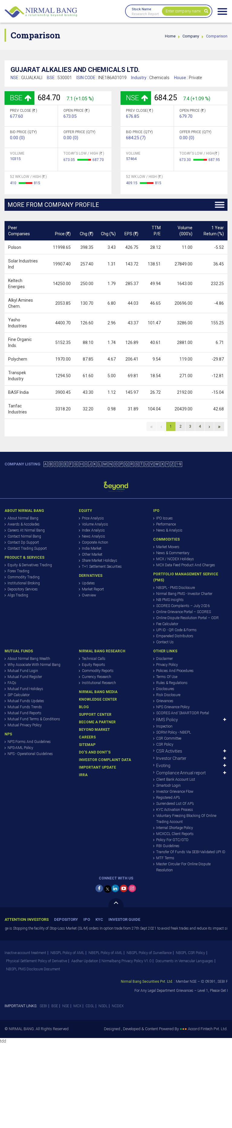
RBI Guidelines (167, 846)
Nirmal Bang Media (98, 692)
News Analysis (93, 536)
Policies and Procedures (175, 671)
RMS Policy (167, 719)
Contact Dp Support (23, 542)
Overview (89, 595)
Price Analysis (93, 518)
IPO (86, 919)
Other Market (92, 554)
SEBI (43, 1006)
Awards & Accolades (24, 524)
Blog (84, 707)
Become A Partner (97, 722)
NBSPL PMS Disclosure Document (33, 969)
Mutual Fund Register (25, 677)
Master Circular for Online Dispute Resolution (183, 867)
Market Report (93, 589)
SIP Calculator (19, 695)
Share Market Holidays (99, 560)
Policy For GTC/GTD (172, 840)
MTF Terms (165, 858)
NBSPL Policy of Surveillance (149, 953)
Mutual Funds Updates (26, 701)
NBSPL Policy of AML (67, 953)
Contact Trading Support (27, 548)
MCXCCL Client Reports (175, 834)
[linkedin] (115, 888)
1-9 (178, 464)
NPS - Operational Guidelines (30, 754)
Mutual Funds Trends (25, 707)
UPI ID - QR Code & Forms (176, 630)
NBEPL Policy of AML (105, 953)
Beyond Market (94, 730)
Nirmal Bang (41, 12)
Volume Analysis (95, 524)
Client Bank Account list (175, 779)
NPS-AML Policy (20, 748)
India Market (92, 548)
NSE (65, 1006)
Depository (66, 919)
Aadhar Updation (84, 961)
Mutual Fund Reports (24, 713)
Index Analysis (93, 530)
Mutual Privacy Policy (25, 725)
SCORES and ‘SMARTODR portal (182, 713)
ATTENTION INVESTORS (27, 919)
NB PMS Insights (170, 600)
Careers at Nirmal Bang (26, 530)
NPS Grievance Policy (173, 707)
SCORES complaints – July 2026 (183, 606)
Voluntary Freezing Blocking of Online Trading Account (186, 819)
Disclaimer (164, 659)
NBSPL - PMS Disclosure (175, 588)
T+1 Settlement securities (102, 566)
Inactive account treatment (25, 953)
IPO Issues (164, 518)
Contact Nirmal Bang (24, 536)
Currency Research (96, 677)
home (170, 36)
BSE (54, 1006)
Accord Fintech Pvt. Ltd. (207, 1029)
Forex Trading (18, 571)
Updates (88, 583)
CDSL (89, 1006)
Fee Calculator (167, 624)
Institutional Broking (24, 583)
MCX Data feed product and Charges (185, 565)
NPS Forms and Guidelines (29, 742)
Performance (166, 524)
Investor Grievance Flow (174, 791)
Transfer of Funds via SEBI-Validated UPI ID (190, 852)
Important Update (97, 767)
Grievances (164, 701)
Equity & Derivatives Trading (30, 565)
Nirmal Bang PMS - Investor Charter (184, 594)
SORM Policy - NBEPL (173, 732)
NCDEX (118, 1006)
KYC (99, 919)
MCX (77, 1006)
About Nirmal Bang (23, 518)
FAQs (12, 683)
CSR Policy (164, 744)
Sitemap (87, 745)
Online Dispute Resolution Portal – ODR (187, 618)
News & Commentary (172, 553)
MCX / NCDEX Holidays (175, 559)
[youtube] (123, 888)
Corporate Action (95, 542)
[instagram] (132, 888)
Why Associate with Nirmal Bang (34, 665)
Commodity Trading (24, 577)
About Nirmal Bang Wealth (29, 659)
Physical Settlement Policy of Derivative (36, 961)
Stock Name (141, 9)
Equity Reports (93, 665)
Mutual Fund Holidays (25, 689)
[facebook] (99, 888)
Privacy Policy (167, 665)
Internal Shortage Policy (174, 828)
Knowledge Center (98, 699)
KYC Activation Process (174, 810)
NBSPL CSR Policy (190, 953)
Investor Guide (124, 919)
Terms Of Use (166, 677)
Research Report (145, 14)
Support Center (95, 714)
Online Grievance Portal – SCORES (183, 612)
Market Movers (167, 547)
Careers (87, 737)
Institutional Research (99, 683)
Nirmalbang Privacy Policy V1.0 (126, 961)
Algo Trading (18, 595)
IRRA (83, 775)
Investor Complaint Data (105, 760)
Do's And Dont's (95, 752)
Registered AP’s (168, 797)
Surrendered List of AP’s (175, 804)
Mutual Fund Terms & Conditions (34, 719)
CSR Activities (169, 751)
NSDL (103, 1006)
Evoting (163, 765)
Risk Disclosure (168, 695)
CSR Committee (168, 738)
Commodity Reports (98, 671)
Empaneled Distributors (174, 636)
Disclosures (165, 689)
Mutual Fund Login (23, 671)
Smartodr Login (168, 785)
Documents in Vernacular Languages (184, 961)
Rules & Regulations (172, 683)
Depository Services (23, 589)
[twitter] (107, 889)
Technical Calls (93, 659)
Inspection (164, 726)
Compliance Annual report (181, 772)
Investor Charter (171, 758)
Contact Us (165, 642)
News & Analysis (169, 530)
